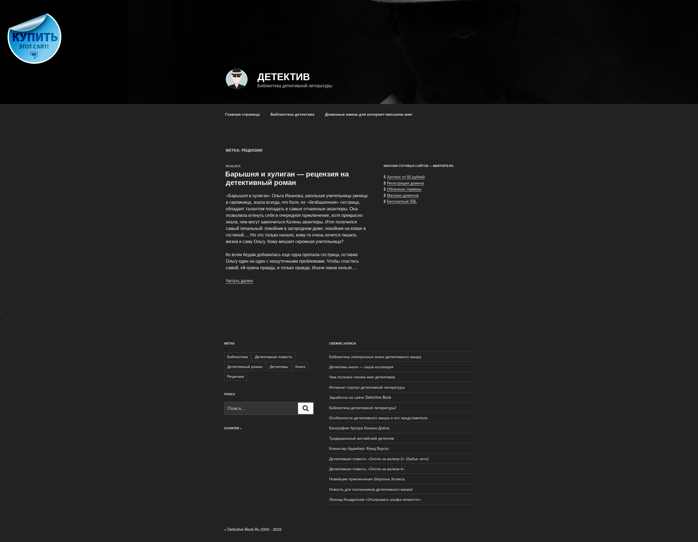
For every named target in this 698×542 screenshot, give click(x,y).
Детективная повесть (273, 356)
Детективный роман (245, 366)
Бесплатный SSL (402, 201)
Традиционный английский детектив (361, 438)
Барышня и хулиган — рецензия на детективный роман (287, 178)
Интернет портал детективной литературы (367, 387)
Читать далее (239, 280)
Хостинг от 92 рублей (406, 176)
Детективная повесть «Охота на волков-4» (367, 468)
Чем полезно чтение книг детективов (362, 376)
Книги (300, 366)
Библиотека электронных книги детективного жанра (375, 356)
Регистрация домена (405, 182)
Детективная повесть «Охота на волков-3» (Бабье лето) (379, 458)
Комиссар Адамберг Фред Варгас (359, 448)
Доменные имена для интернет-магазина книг (369, 114)
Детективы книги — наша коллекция (361, 366)
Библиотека (237, 356)
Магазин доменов (403, 195)
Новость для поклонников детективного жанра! (371, 489)
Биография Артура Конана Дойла (359, 427)
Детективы (279, 366)
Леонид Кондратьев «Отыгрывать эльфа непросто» (376, 499)
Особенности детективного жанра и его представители (378, 417)
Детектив (283, 76)
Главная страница (242, 114)
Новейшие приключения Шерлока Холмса (367, 478)
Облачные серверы (404, 188)
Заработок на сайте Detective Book (360, 397)
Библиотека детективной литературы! (362, 407)
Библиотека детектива (292, 114)
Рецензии (235, 376)
